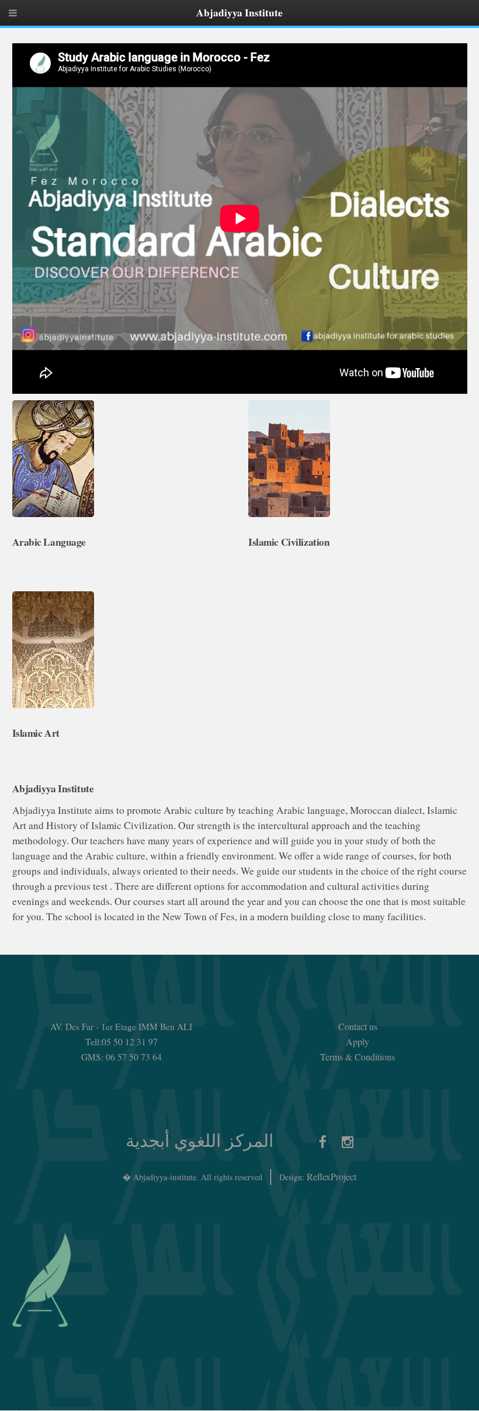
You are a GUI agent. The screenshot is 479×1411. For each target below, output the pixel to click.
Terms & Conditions (357, 1057)
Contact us (357, 1026)
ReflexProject (331, 1176)
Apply (357, 1041)
